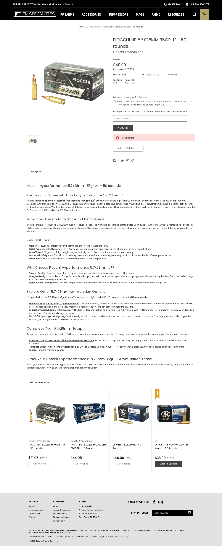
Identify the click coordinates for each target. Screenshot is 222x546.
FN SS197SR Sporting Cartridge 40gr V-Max (51, 316)
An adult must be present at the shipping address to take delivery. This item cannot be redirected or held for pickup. (154, 103)
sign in (32, 506)
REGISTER (204, 4)
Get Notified (39, 463)
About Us (57, 506)
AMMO (156, 14)
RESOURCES (176, 14)
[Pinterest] (132, 160)
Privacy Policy (59, 521)
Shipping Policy (60, 513)
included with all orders (43, 4)
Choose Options (168, 463)
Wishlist (32, 517)
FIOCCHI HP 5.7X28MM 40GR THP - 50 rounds (47, 446)
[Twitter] (127, 160)
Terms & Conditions (62, 510)
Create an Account (37, 510)
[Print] (122, 160)
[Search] (194, 14)
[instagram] (154, 502)
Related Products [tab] (39, 382)
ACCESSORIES (91, 14)
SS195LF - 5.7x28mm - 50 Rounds (127, 446)
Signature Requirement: (130, 97)
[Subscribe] (189, 513)
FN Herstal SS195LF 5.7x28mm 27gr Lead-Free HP (54, 303)
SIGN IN (193, 4)
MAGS (140, 14)
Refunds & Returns (61, 517)
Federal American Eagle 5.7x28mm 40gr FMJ (52, 309)
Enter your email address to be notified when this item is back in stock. (150, 111)
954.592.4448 (173, 4)
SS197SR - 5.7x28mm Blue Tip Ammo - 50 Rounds (171, 446)
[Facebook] (114, 160)
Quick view (47, 413)
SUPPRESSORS (118, 14)
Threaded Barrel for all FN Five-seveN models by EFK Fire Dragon (62, 346)
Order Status (34, 513)
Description (36, 171)
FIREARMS (67, 14)
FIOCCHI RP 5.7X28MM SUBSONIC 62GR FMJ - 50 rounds (89, 446)
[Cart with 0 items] (204, 14)
